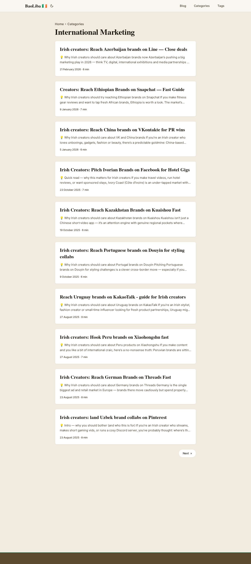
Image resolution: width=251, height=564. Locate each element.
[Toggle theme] (52, 6)
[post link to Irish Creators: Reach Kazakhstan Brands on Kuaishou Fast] (125, 219)
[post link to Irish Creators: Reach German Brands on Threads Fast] (125, 386)
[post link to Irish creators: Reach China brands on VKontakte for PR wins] (125, 139)
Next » (187, 453)
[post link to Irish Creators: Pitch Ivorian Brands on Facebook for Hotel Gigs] (125, 179)
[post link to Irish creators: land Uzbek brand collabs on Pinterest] (125, 426)
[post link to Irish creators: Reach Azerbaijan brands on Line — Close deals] (125, 58)
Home (59, 24)
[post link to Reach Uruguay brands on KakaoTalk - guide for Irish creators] (125, 306)
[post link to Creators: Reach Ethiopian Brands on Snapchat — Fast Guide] (125, 98)
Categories (75, 24)
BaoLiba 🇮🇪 (36, 6)
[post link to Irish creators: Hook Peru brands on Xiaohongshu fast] (125, 346)
